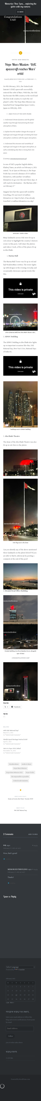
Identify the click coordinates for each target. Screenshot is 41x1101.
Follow (10, 1036)
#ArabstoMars (14, 764)
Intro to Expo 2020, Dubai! (12, 748)
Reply (36, 846)
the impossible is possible (20, 777)
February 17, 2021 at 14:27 (16, 872)
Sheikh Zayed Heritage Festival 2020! (15, 739)
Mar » (12, 1003)
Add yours (33, 834)
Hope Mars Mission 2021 (14, 772)
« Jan (7, 1003)
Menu (21, 12)
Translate (21, 970)
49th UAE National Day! (10, 730)
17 (16, 995)
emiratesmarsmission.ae (18, 159)
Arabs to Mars (26, 764)
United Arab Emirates (20, 60)
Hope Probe (30, 772)
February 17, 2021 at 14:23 (12, 848)
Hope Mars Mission (20, 768)
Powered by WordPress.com (20, 1079)
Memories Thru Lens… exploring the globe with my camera (20, 5)
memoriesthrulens (17, 79)
